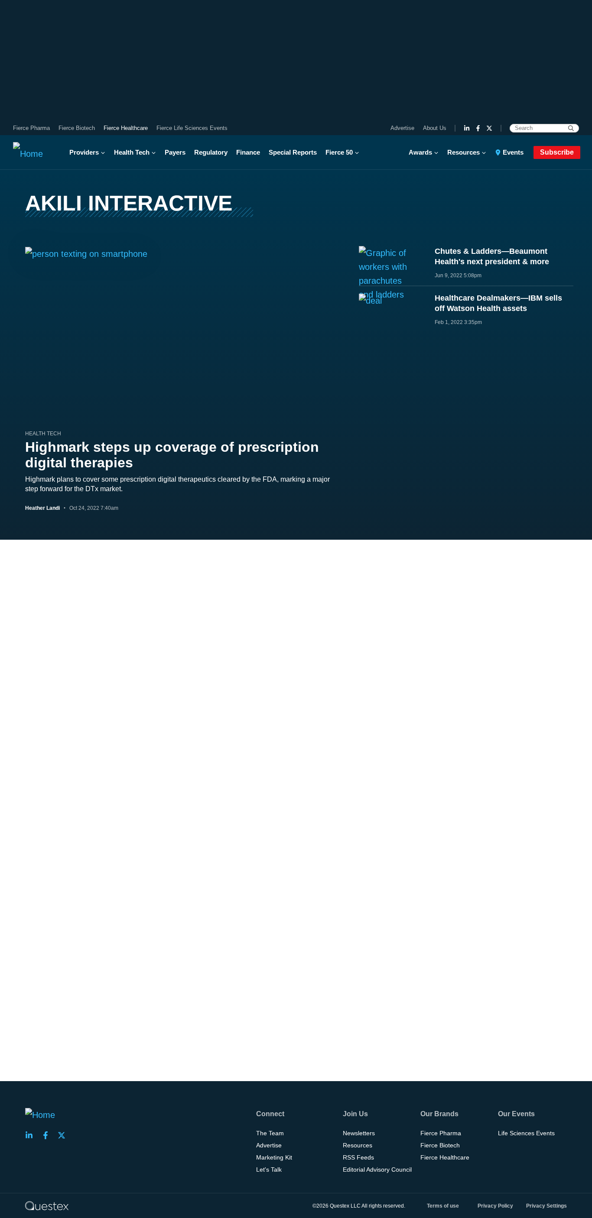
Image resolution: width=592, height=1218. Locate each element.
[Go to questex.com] (46, 1205)
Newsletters (359, 1133)
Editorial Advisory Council (377, 1169)
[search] (571, 128)
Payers (175, 152)
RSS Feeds (358, 1157)
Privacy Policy (495, 1206)
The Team (270, 1133)
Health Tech (132, 152)
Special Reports (293, 152)
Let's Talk (269, 1169)
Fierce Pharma (31, 128)
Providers (84, 152)
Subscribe (557, 152)
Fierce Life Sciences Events (192, 128)
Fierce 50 (339, 152)
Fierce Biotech (77, 128)
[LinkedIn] (467, 128)
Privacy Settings (546, 1206)
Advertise (402, 128)
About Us (434, 128)
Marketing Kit (274, 1157)
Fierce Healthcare (126, 128)
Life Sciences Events (526, 1133)
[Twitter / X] (489, 128)
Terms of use (443, 1206)
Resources (463, 152)
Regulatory (211, 152)
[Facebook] (478, 128)
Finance (248, 152)
